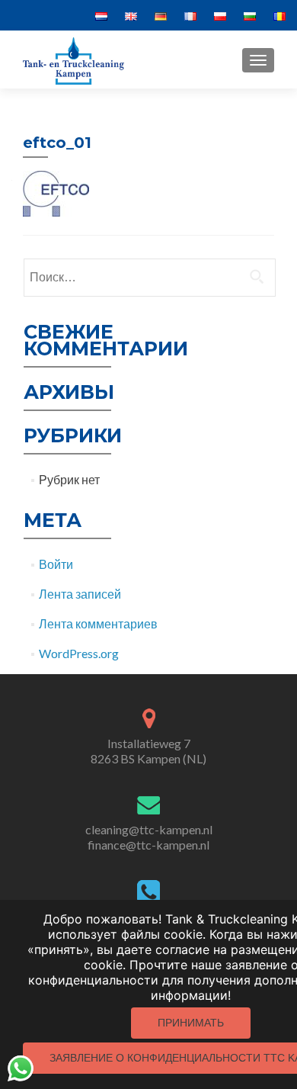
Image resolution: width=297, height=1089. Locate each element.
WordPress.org (79, 653)
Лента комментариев (98, 623)
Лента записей (80, 593)
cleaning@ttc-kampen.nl (148, 829)
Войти (56, 564)
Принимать (191, 1023)
